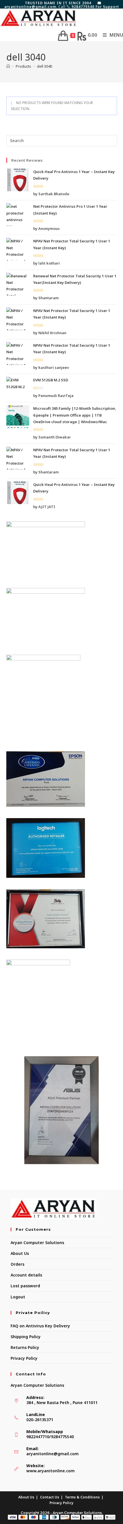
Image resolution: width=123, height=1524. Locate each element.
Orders (17, 1264)
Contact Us (49, 1497)
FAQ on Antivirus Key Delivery (40, 1325)
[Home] (8, 66)
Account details (26, 1275)
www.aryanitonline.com (50, 1470)
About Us (20, 1253)
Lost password (25, 1285)
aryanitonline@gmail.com (52, 1453)
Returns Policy (25, 1347)
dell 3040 (44, 66)
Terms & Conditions (82, 1497)
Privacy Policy (24, 1358)
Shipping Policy (26, 1336)
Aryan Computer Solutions (37, 1242)
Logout (18, 1297)
